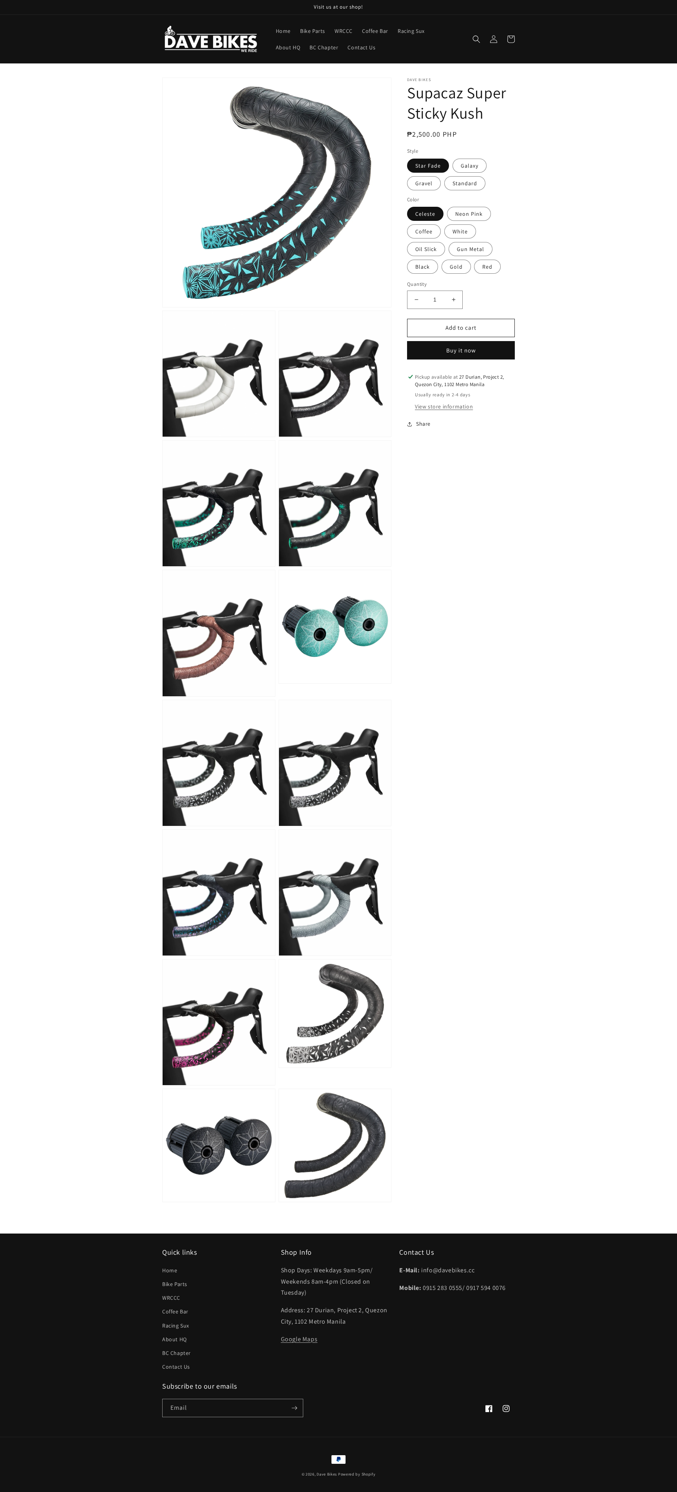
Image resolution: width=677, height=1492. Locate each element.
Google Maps (299, 1339)
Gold (456, 266)
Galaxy (469, 165)
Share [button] (423, 423)
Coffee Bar (175, 1311)
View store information (444, 406)
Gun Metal (470, 249)
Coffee (424, 231)
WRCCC (171, 1297)
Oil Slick (426, 249)
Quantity (417, 284)
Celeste (425, 213)
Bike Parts (174, 1284)
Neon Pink (469, 213)
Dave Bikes (327, 1474)
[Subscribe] (294, 1408)
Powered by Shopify (357, 1474)
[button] (476, 39)
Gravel (424, 183)
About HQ (174, 1339)
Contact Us (176, 1366)
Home (169, 1270)
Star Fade (428, 165)
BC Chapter (176, 1353)
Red (487, 266)
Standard (465, 183)
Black (422, 266)
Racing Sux (175, 1325)
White (460, 231)
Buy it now (461, 350)
